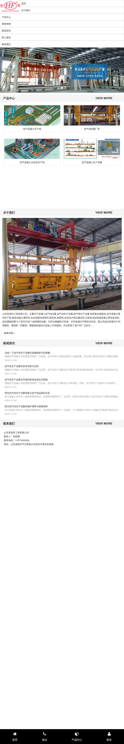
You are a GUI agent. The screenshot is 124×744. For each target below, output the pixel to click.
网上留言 (6, 37)
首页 (23, 3)
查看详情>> (10, 333)
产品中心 (6, 17)
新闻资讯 (6, 30)
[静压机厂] (92, 184)
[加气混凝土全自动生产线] (32, 149)
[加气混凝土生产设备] (92, 149)
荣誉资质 (6, 23)
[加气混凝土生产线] (32, 115)
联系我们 (6, 44)
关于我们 (25, 10)
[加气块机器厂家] (92, 115)
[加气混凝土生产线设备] (32, 184)
